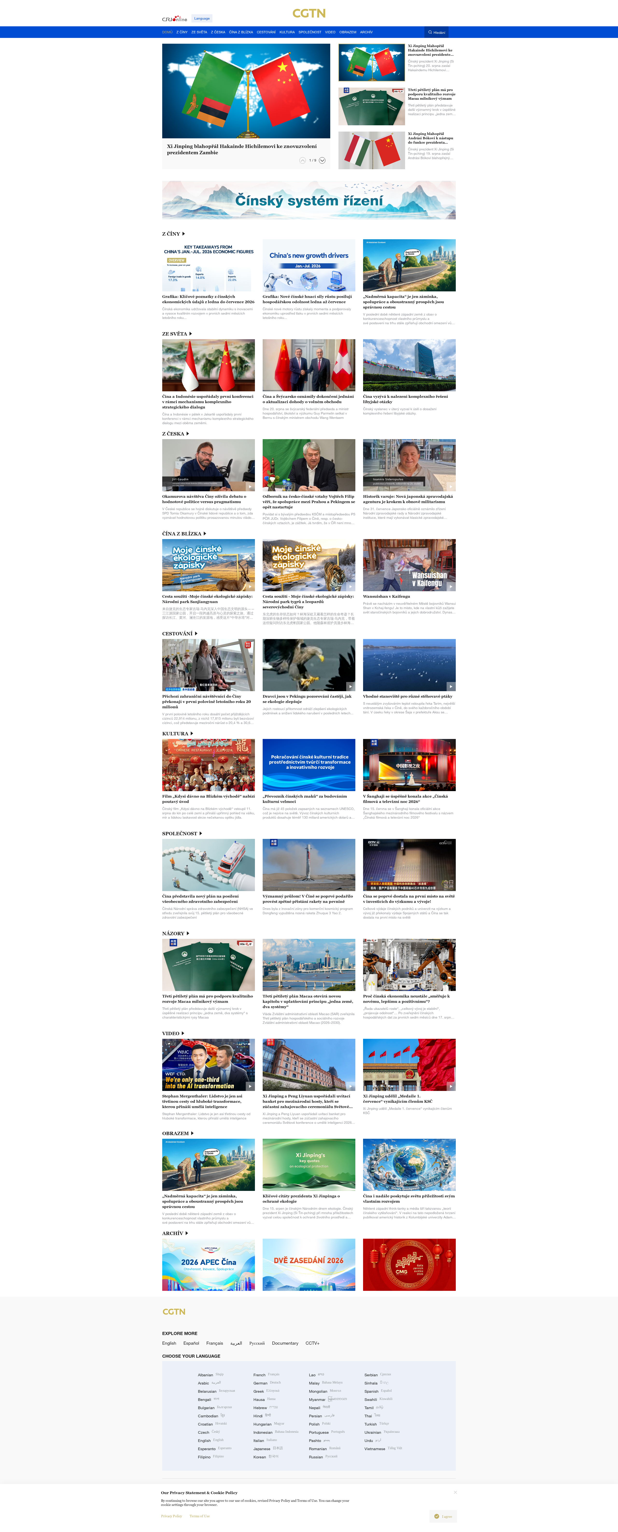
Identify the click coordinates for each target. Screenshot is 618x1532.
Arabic (209, 1383)
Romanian (324, 1448)
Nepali (319, 1407)
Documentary (285, 1343)
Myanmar (328, 1399)
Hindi (262, 1415)
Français (214, 1343)
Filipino (211, 1457)
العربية (236, 1343)
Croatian (212, 1424)
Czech (209, 1432)
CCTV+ (313, 1343)
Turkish (377, 1424)
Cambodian (211, 1415)
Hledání (439, 32)
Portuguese (327, 1432)
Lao (316, 1374)
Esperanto (215, 1448)
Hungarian (268, 1424)
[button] (322, 160)
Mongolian (325, 1391)
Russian (323, 1457)
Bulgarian (215, 1407)
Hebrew (265, 1407)
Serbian (378, 1374)
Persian (322, 1415)
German (267, 1383)
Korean (266, 1457)
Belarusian (216, 1391)
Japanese (268, 1448)
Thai (372, 1415)
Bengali (208, 1399)
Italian (265, 1440)
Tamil (374, 1407)
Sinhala (377, 1383)
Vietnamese (383, 1448)
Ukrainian (382, 1432)
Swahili (379, 1399)
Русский (257, 1343)
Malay (326, 1383)
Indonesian (275, 1432)
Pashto (319, 1440)
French (266, 1374)
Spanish (378, 1391)
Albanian (211, 1374)
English (169, 1343)
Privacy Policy (171, 1516)
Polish (319, 1424)
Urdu (373, 1440)
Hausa (264, 1399)
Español (191, 1343)
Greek (266, 1391)
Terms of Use (200, 1516)
